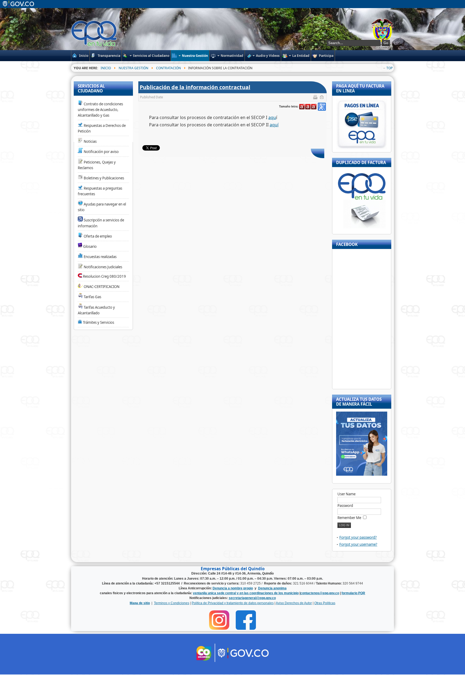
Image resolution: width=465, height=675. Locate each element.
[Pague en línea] (361, 148)
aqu (272, 117)
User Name (346, 494)
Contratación (168, 68)
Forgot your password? (358, 537)
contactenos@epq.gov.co (319, 593)
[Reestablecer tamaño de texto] (308, 106)
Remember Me (349, 517)
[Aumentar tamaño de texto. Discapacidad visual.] (322, 107)
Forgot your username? (358, 544)
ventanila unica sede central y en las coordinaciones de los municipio (246, 593)
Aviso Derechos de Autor (294, 603)
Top (389, 68)
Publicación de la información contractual (195, 87)
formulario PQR (353, 593)
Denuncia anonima (272, 588)
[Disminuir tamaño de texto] (313, 106)
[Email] (322, 98)
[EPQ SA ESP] (94, 33)
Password (345, 505)
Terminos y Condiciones (171, 603)
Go (385, 43)
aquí (274, 125)
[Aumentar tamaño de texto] (302, 106)
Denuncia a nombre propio (233, 588)
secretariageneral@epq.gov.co (252, 598)
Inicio (106, 68)
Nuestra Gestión (133, 68)
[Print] (316, 98)
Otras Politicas (324, 603)
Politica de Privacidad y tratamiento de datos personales (233, 603)
